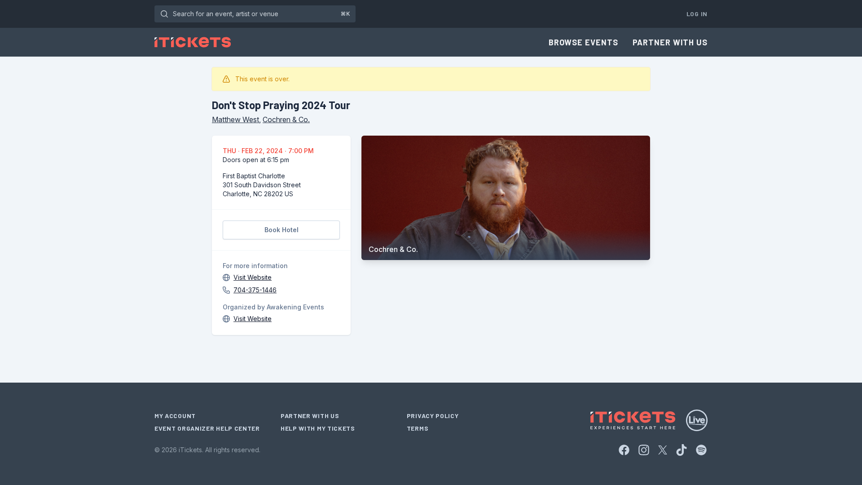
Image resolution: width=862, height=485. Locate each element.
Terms (418, 428)
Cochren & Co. (286, 119)
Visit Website (252, 277)
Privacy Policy (433, 415)
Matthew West (235, 119)
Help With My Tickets (318, 428)
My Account (175, 415)
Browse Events (583, 42)
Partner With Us (670, 42)
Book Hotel (281, 230)
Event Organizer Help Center (207, 428)
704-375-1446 (255, 290)
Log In (697, 14)
